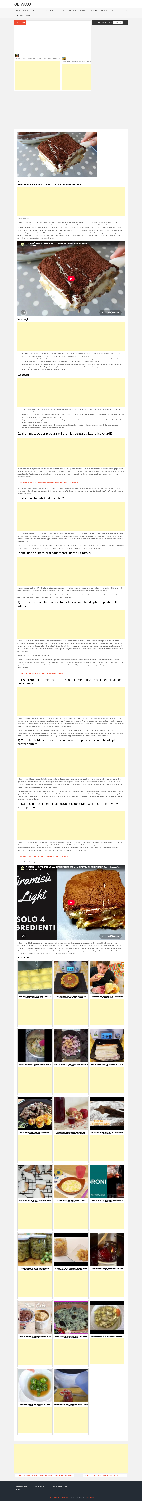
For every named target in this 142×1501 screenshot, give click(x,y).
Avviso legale (39, 1487)
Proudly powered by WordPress (58, 1497)
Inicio (18, 11)
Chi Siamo (19, 15)
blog (19, 181)
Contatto (30, 15)
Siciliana (103, 11)
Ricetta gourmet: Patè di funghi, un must (69, 25)
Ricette (35, 11)
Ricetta (44, 11)
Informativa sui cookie (60, 1487)
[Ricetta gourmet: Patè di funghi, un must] (69, 22)
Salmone (93, 11)
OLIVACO (22, 4)
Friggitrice (73, 11)
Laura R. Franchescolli (23, 218)
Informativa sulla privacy (22, 1488)
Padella (26, 11)
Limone (53, 11)
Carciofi (83, 11)
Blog (112, 11)
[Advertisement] (69, 59)
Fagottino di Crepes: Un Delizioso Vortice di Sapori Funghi (103, 1475)
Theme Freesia (89, 1497)
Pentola (62, 11)
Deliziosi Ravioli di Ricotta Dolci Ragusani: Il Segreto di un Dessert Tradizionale (46, 1475)
